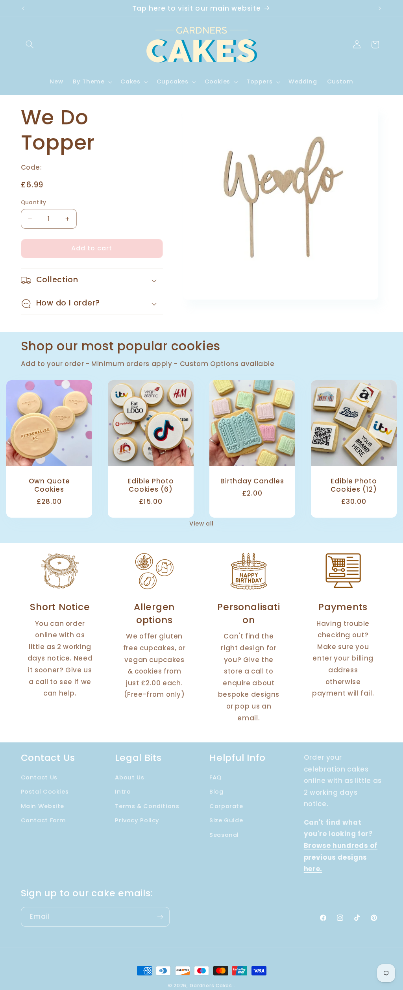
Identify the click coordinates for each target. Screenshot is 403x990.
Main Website (43, 806)
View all (201, 523)
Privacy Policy (137, 820)
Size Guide (226, 820)
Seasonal (224, 835)
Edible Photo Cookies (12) (354, 485)
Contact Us (39, 777)
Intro (123, 792)
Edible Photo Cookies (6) (151, 485)
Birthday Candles (252, 481)
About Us (129, 777)
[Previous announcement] (23, 8)
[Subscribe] (160, 916)
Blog (216, 792)
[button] (30, 44)
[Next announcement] (379, 8)
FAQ (215, 777)
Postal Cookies (45, 792)
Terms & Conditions (147, 806)
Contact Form (44, 820)
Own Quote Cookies (49, 485)
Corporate (226, 806)
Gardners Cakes (211, 986)
